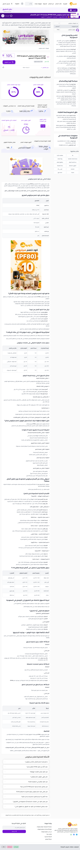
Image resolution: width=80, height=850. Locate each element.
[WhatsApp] (71, 834)
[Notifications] (22, 3)
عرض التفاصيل (45, 67)
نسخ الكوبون (7, 62)
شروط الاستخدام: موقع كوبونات (44, 829)
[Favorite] (2, 15)
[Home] (66, 824)
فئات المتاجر (58, 4)
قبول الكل (16, 847)
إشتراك (13, 831)
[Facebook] (74, 834)
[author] (78, 14)
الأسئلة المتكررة (48, 837)
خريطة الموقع (48, 839)
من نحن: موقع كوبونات (46, 832)
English (17, 4)
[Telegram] (77, 834)
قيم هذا (7, 16)
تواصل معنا (49, 834)
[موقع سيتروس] (25, 37)
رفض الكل (10, 847)
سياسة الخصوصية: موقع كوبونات (44, 827)
